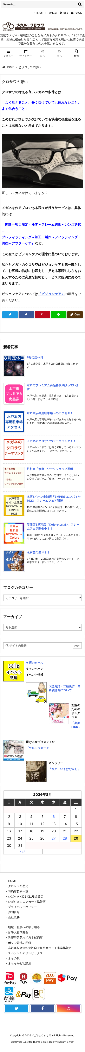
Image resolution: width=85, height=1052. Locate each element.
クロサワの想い (31, 67)
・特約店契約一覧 (16, 891)
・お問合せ (12, 912)
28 (65, 838)
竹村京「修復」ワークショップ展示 (50, 468)
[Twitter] (10, 314)
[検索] (80, 4)
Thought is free (65, 1041)
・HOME (11, 881)
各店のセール (34, 662)
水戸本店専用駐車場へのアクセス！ (50, 413)
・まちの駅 (12, 958)
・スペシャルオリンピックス (24, 953)
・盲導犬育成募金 (16, 932)
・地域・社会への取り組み (22, 927)
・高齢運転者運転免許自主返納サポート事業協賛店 (38, 948)
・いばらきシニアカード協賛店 (25, 901)
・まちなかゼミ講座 (18, 963)
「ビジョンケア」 (51, 294)
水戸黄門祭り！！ (38, 552)
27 (54, 838)
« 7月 (23, 851)
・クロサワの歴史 (16, 886)
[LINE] (58, 314)
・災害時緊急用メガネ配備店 (24, 937)
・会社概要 (12, 917)
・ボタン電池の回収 (18, 942)
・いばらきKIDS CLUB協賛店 (24, 896)
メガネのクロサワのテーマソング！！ (51, 441)
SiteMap (52, 12)
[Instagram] (68, 1009)
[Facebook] (26, 314)
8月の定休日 (35, 357)
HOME (39, 12)
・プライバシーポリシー (21, 907)
